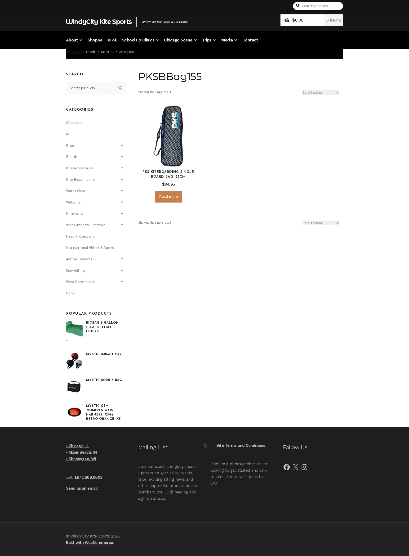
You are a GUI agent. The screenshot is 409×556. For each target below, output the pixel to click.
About (72, 40)
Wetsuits (73, 202)
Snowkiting (75, 270)
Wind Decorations (80, 281)
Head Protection (80, 236)
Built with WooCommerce (89, 542)
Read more (168, 196)
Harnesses (74, 213)
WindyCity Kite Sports (99, 22)
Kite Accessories (79, 168)
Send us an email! (82, 488)
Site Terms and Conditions (240, 445)
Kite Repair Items (80, 179)
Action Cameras (79, 259)
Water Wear (75, 190)
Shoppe (95, 40)
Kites (70, 145)
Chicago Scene (178, 40)
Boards (72, 156)
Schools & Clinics (138, 40)
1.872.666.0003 (88, 477)
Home (76, 52)
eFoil (112, 40)
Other (71, 293)
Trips (206, 40)
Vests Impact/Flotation (85, 224)
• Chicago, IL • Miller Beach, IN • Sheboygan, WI (81, 452)
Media (227, 40)
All (68, 133)
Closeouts (74, 122)
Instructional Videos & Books (90, 247)
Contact (250, 40)
